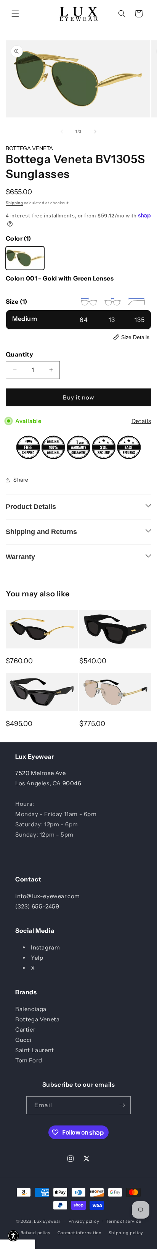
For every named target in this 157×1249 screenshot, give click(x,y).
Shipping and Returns (41, 532)
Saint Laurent (34, 1050)
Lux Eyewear (47, 1221)
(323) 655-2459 (37, 906)
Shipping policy (126, 1232)
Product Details (31, 506)
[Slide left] (61, 131)
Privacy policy (84, 1221)
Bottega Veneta (37, 1019)
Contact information (80, 1232)
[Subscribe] (122, 1105)
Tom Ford (28, 1060)
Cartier (25, 1029)
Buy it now (79, 397)
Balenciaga (30, 1009)
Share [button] (21, 479)
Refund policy (36, 1232)
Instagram (45, 947)
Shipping (14, 202)
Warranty (20, 557)
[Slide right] (95, 131)
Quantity (19, 354)
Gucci (23, 1039)
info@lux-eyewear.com (47, 896)
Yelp (37, 957)
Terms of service (123, 1221)
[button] (15, 13)
